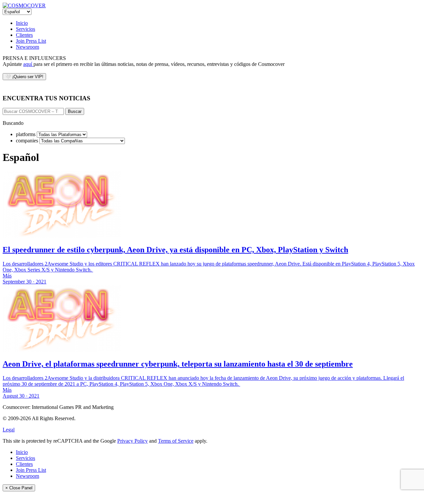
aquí (28, 64)
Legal (9, 429)
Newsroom (27, 47)
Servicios (25, 29)
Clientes (24, 35)
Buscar (74, 111)
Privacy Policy (132, 441)
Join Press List (31, 41)
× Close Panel (18, 487)
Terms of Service (175, 441)
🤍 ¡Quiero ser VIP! (24, 76)
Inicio (22, 23)
